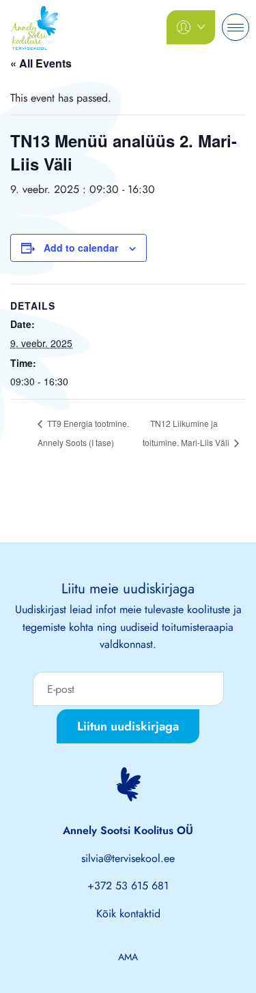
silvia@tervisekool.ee (128, 858)
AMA (128, 957)
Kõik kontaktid (128, 913)
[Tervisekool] (34, 26)
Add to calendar (81, 247)
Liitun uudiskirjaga (128, 726)
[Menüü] (235, 27)
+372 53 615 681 (128, 885)
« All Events (41, 63)
